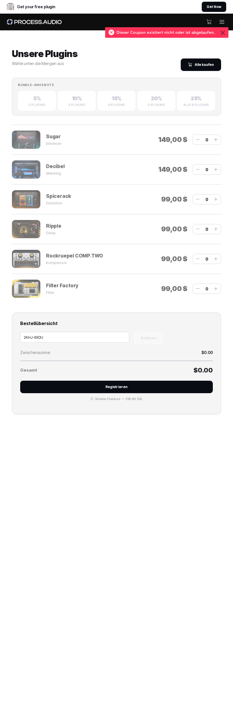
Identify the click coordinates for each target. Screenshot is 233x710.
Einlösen (148, 338)
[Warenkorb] (209, 22)
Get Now (214, 7)
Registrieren (116, 387)
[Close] (222, 32)
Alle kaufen (204, 64)
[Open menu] (222, 22)
